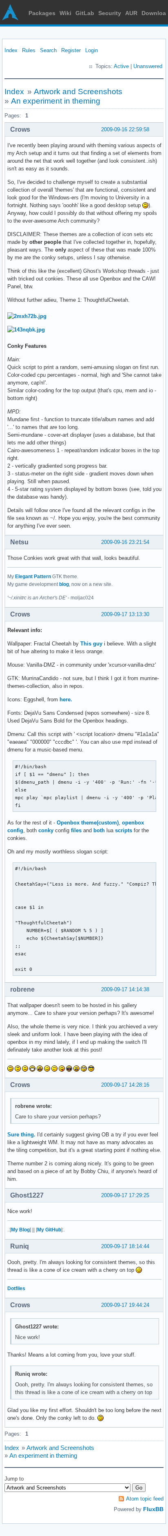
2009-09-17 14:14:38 (125, 989)
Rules (28, 50)
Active (121, 66)
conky (45, 830)
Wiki (65, 13)
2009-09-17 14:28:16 (125, 1085)
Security (109, 13)
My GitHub (49, 1230)
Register (71, 50)
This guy (91, 644)
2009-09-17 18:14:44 (125, 1246)
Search (48, 50)
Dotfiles (16, 1288)
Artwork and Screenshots (78, 91)
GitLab (84, 13)
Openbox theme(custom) (88, 823)
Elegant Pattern (33, 576)
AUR (131, 13)
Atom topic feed (145, 1499)
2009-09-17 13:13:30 (125, 614)
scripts (123, 830)
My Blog (20, 1230)
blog (64, 584)
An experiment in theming (55, 101)
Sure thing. (21, 1135)
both (99, 830)
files (76, 830)
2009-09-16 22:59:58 (125, 129)
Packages (42, 13)
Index (11, 50)
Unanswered (147, 66)
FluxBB (153, 1509)
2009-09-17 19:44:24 (125, 1305)
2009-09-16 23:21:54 (125, 542)
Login (91, 50)
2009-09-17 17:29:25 (125, 1195)
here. (66, 699)
